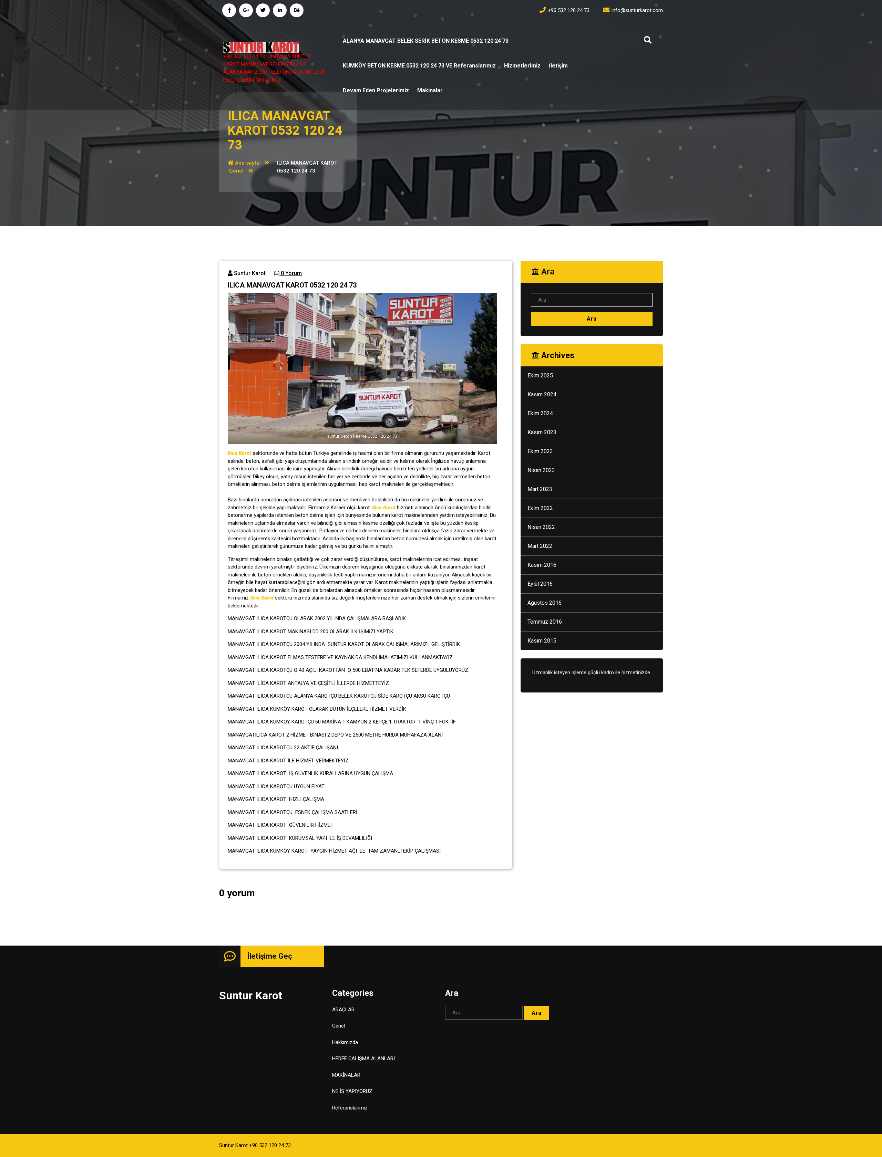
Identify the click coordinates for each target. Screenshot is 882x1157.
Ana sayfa (247, 163)
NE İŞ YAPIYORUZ (352, 1091)
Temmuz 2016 (544, 621)
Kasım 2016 (541, 565)
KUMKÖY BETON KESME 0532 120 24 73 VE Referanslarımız (419, 65)
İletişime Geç (269, 956)
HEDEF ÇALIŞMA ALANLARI (363, 1058)
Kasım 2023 (541, 432)
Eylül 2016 (540, 584)
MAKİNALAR (346, 1075)
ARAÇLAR (343, 1010)
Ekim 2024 (540, 413)
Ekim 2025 (540, 375)
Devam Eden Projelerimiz (376, 90)
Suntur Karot (249, 273)
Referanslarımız (350, 1108)
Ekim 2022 (540, 508)
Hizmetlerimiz (522, 65)
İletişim (558, 65)
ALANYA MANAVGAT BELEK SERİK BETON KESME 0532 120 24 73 (426, 41)
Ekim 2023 (540, 451)
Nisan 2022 (541, 527)
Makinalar (430, 90)
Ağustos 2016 (544, 603)
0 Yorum (290, 273)
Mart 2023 (539, 489)
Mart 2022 (539, 546)
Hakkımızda (345, 1042)
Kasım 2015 (541, 640)
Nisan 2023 (541, 470)
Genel (236, 171)
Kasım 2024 (541, 394)
